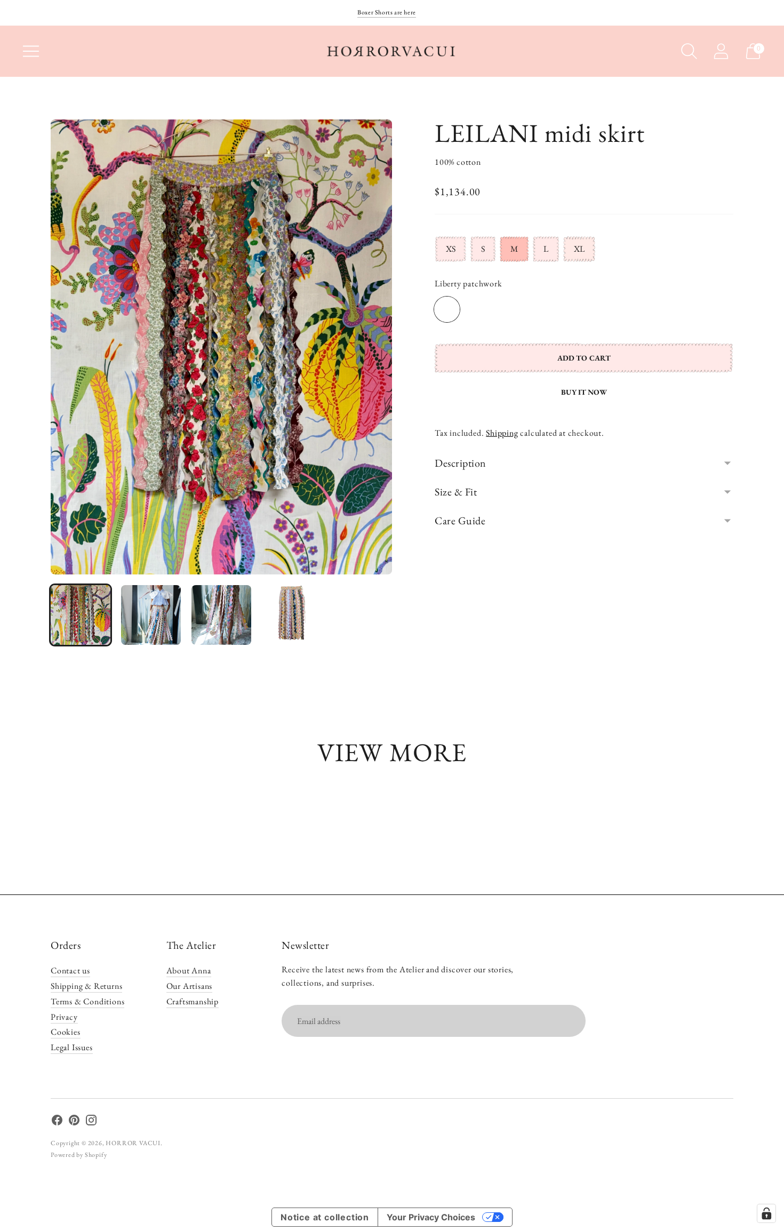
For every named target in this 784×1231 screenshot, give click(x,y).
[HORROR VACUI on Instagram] (91, 1122)
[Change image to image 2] (151, 615)
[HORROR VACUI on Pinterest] (74, 1122)
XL (579, 248)
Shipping (502, 432)
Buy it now (583, 392)
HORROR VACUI (133, 1143)
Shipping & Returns (86, 986)
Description (460, 463)
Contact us (70, 970)
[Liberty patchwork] (447, 309)
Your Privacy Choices (431, 1217)
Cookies (66, 1031)
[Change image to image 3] (221, 615)
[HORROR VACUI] (392, 51)
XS (450, 248)
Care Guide (460, 520)
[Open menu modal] (31, 51)
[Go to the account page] (721, 51)
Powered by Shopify (79, 1154)
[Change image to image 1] (80, 615)
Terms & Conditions (87, 1001)
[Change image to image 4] (292, 615)
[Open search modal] (689, 51)
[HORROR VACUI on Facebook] (57, 1122)
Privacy (64, 1016)
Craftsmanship (192, 1001)
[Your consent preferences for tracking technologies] (766, 1213)
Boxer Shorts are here (386, 12)
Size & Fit (456, 492)
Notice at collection (325, 1217)
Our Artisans (189, 986)
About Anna (188, 970)
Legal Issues (72, 1047)
